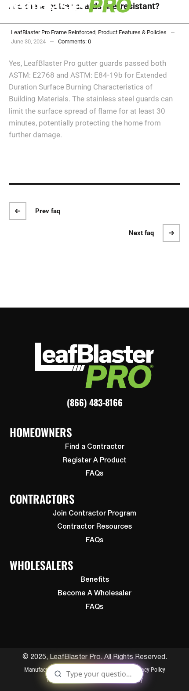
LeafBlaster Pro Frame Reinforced (53, 32)
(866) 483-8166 (95, 402)
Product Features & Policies (132, 32)
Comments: (74, 41)
